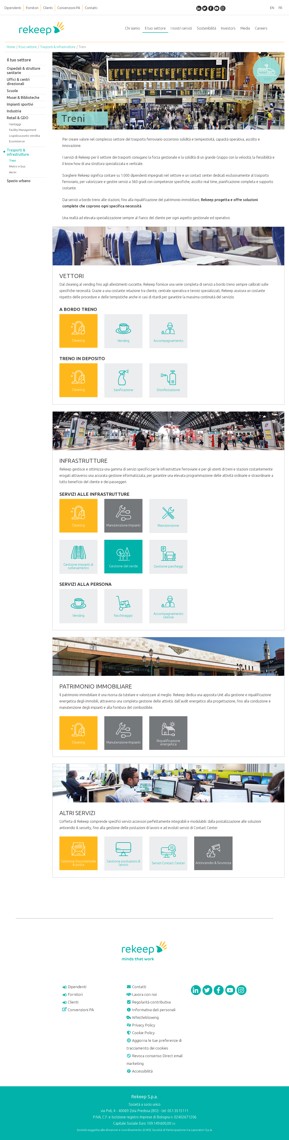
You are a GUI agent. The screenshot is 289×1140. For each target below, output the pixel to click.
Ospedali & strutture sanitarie (23, 70)
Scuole (12, 91)
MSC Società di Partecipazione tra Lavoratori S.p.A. (179, 1130)
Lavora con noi (144, 994)
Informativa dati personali (153, 1010)
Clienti (48, 8)
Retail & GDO (17, 118)
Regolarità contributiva (151, 1002)
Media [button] (245, 28)
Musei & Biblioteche (23, 97)
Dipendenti (13, 8)
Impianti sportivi (20, 104)
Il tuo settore (28, 47)
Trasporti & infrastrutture (57, 47)
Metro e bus (17, 166)
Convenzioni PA (68, 8)
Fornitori (32, 8)
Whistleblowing (145, 1017)
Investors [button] (228, 28)
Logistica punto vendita (24, 135)
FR (280, 8)
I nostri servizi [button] (181, 28)
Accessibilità (142, 1071)
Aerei (12, 172)
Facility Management (22, 130)
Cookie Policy (143, 1033)
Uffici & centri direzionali (18, 81)
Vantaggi (15, 124)
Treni (12, 160)
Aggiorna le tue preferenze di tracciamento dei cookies (154, 1044)
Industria (14, 111)
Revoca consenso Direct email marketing (154, 1060)
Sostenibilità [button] (206, 28)
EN (272, 8)
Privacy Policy (143, 1025)
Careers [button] (261, 28)
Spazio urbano (18, 181)
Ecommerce (17, 141)
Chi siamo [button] (132, 28)
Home (11, 47)
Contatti (91, 8)
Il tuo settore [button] (155, 28)
